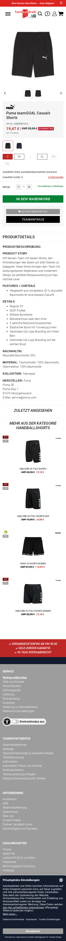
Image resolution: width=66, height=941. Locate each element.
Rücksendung (11, 698)
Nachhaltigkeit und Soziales (20, 828)
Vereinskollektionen (15, 744)
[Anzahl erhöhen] (29, 186)
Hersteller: (13, 380)
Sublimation (10, 761)
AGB (5, 803)
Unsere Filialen (12, 820)
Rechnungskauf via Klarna (19, 866)
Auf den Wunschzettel (34, 211)
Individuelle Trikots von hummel (22, 765)
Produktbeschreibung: (22, 246)
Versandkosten (12, 686)
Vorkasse (8, 870)
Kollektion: (12, 373)
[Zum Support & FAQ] (47, 13)
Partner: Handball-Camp (17, 824)
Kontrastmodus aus (32, 721)
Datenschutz (10, 811)
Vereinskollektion (13, 770)
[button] (8, 14)
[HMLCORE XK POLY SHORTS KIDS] (33, 503)
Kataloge (8, 749)
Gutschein (9, 702)
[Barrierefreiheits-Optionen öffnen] (7, 721)
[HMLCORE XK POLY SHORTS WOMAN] (33, 598)
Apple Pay (9, 853)
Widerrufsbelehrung (15, 807)
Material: (10, 362)
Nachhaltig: (12, 351)
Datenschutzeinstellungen (19, 711)
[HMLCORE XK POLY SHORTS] (33, 456)
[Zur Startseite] (25, 13)
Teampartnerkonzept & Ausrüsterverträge (28, 753)
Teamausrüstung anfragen (19, 774)
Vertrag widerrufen (15, 677)
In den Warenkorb (33, 199)
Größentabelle (55, 177)
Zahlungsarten (12, 690)
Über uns (8, 816)
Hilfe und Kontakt (13, 681)
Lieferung (8, 694)
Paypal (7, 849)
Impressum (10, 799)
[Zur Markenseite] (10, 107)
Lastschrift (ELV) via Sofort (19, 857)
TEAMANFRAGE (33, 219)
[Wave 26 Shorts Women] (33, 551)
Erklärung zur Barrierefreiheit (20, 707)
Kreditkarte (9, 862)
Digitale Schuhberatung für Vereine (24, 778)
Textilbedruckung (13, 757)
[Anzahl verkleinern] (18, 186)
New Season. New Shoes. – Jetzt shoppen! (33, 3)
